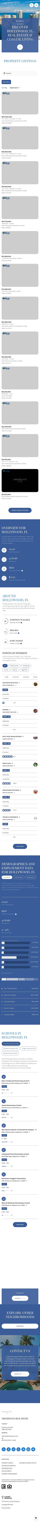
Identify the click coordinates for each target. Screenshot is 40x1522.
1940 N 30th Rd (8, 739)
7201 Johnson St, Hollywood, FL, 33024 (13, 1180)
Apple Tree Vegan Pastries (12, 736)
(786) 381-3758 (6, 1429)
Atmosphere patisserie (10, 790)
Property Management (9, 1474)
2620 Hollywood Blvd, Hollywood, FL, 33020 (15, 1132)
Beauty (16, 670)
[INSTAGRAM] (4, 1449)
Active (7, 670)
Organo (5, 710)
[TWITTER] (18, 1449)
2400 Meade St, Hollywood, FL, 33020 (13, 1205)
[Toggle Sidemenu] (36, 5)
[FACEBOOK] (9, 1449)
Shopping (27, 666)
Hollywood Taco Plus (10, 683)
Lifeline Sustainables (10, 817)
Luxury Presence (14, 1501)
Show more (20, 846)
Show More (20, 1224)
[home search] (32, 5)
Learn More (20, 1326)
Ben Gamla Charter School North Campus (18, 1130)
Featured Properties (9, 1465)
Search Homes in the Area (20, 510)
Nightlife (25, 670)
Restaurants (15, 666)
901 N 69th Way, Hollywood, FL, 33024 (13, 1156)
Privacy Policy (6, 1508)
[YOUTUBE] (33, 1449)
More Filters (6, 82)
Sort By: (4, 88)
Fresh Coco (6, 763)
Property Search (7, 1463)
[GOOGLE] (23, 1449)
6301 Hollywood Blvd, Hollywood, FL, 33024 (15, 1083)
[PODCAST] (28, 1449)
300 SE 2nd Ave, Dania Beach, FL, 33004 (14, 1107)
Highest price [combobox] (14, 87)
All (6, 666)
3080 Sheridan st (9, 685)
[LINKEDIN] (13, 1449)
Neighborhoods (7, 1468)
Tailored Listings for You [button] (27, 1463)
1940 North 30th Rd (10, 712)
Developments (6, 1471)
